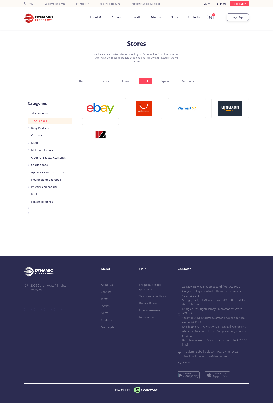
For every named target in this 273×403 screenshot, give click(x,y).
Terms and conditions (153, 296)
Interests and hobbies (44, 187)
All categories (39, 113)
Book (34, 194)
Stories (156, 17)
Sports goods (39, 165)
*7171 (31, 3)
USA (145, 81)
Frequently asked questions (145, 3)
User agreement (149, 310)
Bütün (83, 81)
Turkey (104, 81)
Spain (165, 81)
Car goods (40, 121)
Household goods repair (46, 179)
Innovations (146, 317)
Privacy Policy (148, 303)
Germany (188, 81)
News (174, 17)
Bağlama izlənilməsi (55, 3)
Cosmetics (37, 135)
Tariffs (137, 17)
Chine (126, 81)
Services (117, 17)
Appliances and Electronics (47, 172)
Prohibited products (109, 3)
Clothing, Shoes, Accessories (48, 157)
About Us (96, 17)
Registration (239, 3)
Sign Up (221, 3)
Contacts (194, 17)
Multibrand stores (42, 150)
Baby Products (40, 128)
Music (34, 142)
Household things (42, 201)
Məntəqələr (82, 3)
